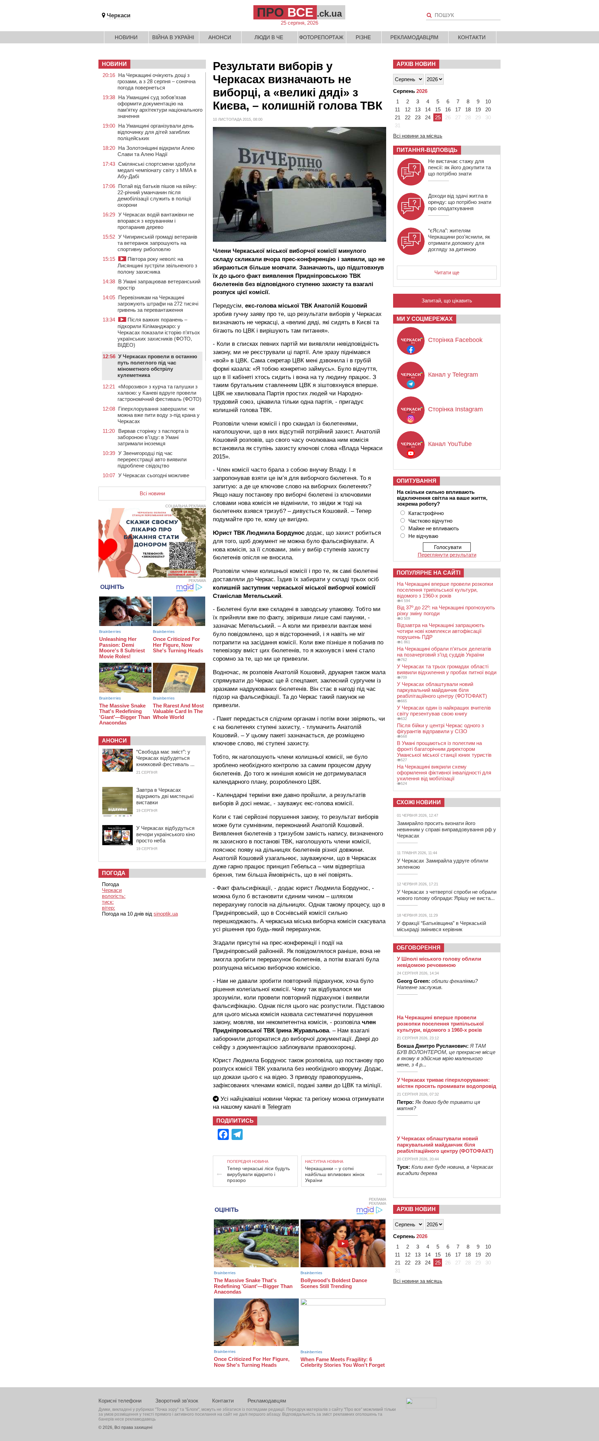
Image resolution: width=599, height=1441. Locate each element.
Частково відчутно (430, 521)
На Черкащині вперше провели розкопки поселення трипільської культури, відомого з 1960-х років (445, 590)
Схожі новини (419, 802)
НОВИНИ (114, 64)
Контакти (472, 37)
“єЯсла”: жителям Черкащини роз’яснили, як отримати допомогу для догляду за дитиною (459, 240)
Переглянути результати (447, 555)
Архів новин (416, 64)
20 (488, 109)
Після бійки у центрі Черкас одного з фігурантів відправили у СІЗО (440, 728)
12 (407, 109)
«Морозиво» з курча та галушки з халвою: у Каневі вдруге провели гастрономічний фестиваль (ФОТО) (159, 393)
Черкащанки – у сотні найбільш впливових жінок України (334, 1174)
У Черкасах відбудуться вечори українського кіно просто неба (165, 834)
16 (448, 109)
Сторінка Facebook (455, 339)
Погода (113, 873)
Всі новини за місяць (417, 136)
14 (428, 109)
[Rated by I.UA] (421, 1406)
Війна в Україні (173, 37)
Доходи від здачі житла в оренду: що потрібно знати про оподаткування (459, 202)
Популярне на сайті (428, 573)
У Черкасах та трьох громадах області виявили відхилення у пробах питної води (446, 669)
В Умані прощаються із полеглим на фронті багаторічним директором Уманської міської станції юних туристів (444, 749)
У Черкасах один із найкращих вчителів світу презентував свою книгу (444, 711)
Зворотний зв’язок (176, 1401)
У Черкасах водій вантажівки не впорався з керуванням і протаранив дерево (156, 221)
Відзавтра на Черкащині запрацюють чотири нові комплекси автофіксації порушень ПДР (441, 631)
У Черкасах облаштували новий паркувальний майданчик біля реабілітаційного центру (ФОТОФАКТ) (442, 690)
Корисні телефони (119, 1401)
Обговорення (419, 948)
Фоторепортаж (321, 37)
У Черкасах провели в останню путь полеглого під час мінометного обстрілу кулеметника (157, 365)
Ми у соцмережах (425, 319)
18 (468, 109)
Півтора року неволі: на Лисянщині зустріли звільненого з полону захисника (157, 265)
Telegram (279, 1107)
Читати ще (446, 272)
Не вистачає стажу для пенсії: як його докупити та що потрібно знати (459, 167)
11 (397, 109)
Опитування (416, 481)
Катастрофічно (426, 513)
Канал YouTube (450, 443)
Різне (363, 37)
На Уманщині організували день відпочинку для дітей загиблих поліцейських (156, 132)
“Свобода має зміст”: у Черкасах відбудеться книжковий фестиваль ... (165, 758)
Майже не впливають (433, 528)
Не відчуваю (423, 536)
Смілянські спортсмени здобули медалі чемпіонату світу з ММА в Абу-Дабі (157, 170)
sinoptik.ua (166, 914)
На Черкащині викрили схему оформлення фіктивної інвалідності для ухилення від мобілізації (444, 772)
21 (397, 117)
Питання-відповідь (427, 150)
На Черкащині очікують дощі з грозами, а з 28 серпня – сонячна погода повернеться (157, 81)
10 (488, 101)
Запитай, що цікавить (447, 300)
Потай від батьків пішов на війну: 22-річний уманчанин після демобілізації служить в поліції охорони (157, 195)
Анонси (219, 37)
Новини (126, 37)
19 (478, 109)
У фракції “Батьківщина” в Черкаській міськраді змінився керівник (441, 926)
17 (458, 109)
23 (417, 117)
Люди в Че (268, 37)
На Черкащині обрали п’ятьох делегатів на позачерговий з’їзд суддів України (444, 652)
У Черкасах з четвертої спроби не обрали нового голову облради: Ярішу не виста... (446, 895)
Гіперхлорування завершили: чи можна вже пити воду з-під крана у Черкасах (159, 415)
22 (407, 117)
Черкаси (118, 15)
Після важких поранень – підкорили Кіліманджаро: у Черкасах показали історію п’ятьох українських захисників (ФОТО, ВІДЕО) (159, 332)
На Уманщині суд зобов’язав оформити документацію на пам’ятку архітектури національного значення (160, 106)
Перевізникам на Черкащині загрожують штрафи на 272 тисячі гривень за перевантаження (158, 303)
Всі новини (152, 493)
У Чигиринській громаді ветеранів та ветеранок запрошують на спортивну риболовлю (157, 243)
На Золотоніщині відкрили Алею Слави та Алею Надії (156, 151)
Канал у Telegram (453, 374)
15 (438, 109)
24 (428, 117)
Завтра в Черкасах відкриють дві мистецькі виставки (164, 796)
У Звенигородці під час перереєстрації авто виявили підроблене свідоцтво (152, 459)
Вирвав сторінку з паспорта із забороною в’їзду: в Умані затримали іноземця (153, 437)
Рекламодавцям (414, 37)
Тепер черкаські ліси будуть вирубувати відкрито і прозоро (258, 1174)
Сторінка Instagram (455, 409)
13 (417, 109)
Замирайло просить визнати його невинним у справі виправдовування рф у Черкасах (446, 829)
